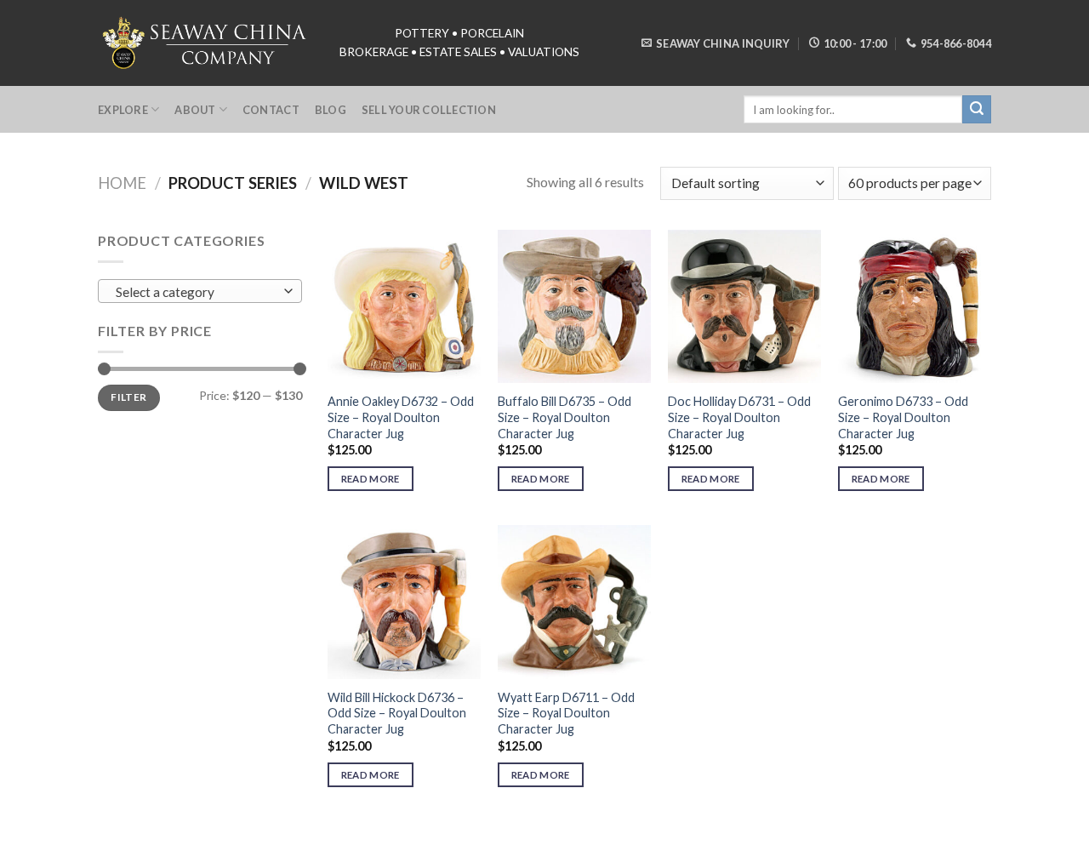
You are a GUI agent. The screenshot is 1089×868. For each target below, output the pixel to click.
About (194, 110)
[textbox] (196, 292)
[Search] (976, 109)
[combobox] (200, 291)
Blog (330, 110)
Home (122, 183)
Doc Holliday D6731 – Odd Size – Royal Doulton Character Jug (739, 417)
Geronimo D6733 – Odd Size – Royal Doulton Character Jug (903, 417)
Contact (270, 110)
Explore (123, 110)
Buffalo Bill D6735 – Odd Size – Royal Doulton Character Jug (564, 417)
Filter (128, 397)
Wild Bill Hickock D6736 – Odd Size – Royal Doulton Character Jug (397, 713)
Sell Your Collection (429, 110)
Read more (370, 478)
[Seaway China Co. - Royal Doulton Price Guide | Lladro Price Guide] (206, 42)
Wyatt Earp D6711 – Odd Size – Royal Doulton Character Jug (566, 713)
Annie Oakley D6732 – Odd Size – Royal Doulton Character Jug (401, 417)
